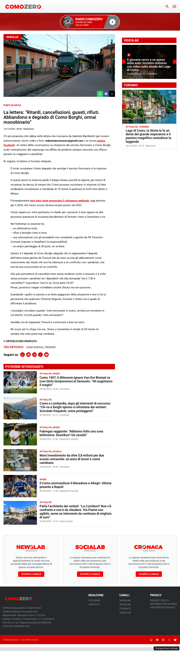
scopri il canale (31, 574)
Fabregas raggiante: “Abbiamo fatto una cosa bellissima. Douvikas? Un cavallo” (71, 433)
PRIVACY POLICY (159, 600)
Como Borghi (34, 347)
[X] (40, 354)
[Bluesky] (46, 354)
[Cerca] (167, 6)
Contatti (94, 604)
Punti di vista (12, 105)
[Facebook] (28, 354)
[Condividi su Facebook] (106, 94)
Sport (56, 373)
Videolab (125, 612)
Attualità (46, 373)
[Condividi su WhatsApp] (100, 94)
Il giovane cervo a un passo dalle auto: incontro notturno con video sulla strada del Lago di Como (149, 65)
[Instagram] (34, 354)
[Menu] (174, 6)
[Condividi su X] (112, 94)
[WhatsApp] (22, 354)
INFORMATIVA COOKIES (163, 604)
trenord (50, 347)
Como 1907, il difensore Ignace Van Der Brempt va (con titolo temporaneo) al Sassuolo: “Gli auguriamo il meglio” (76, 381)
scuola (57, 451)
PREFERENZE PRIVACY (163, 607)
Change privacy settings (166, 648)
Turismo (144, 126)
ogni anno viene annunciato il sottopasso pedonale (59, 200)
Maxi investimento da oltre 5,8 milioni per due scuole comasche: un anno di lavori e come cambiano (72, 459)
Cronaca (125, 608)
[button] (90, 22)
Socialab (125, 604)
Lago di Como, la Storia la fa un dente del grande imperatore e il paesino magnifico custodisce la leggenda (148, 136)
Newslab (12, 37)
